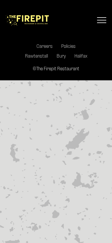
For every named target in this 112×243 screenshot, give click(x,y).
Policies (68, 46)
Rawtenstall (36, 56)
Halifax (80, 56)
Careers (44, 46)
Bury (61, 56)
